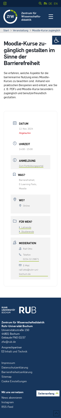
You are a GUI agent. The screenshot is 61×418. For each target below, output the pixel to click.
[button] (56, 40)
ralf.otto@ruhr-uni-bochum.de (29, 271)
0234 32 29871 (31, 259)
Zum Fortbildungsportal (31, 165)
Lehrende (26, 227)
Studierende (27, 231)
